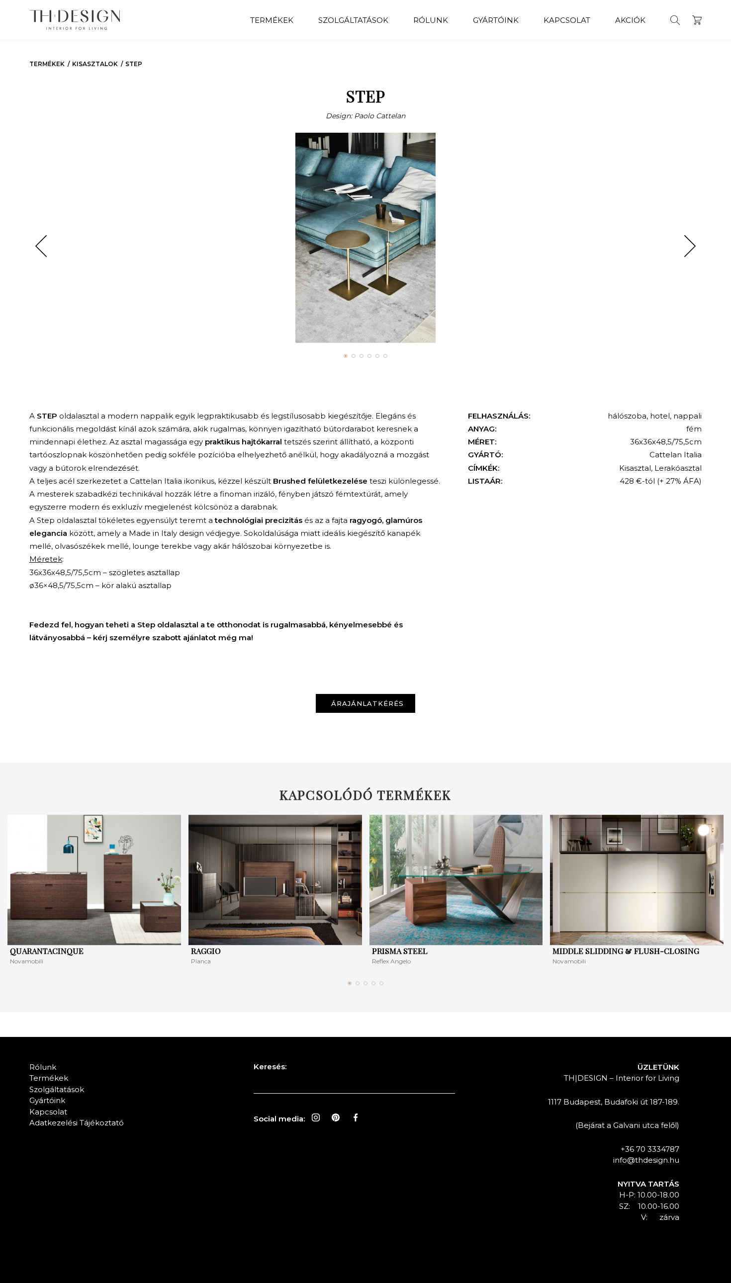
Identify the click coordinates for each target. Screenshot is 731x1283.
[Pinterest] (336, 1117)
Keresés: (270, 1066)
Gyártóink (496, 20)
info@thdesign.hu (646, 1160)
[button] (41, 246)
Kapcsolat (567, 20)
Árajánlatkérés (367, 703)
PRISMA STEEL (400, 950)
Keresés (675, 20)
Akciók (630, 20)
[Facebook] (356, 1117)
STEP (133, 64)
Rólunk (430, 20)
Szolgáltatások (353, 20)
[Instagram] (316, 1117)
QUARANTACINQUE (47, 950)
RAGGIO (206, 950)
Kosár (697, 20)
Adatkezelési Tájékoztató (76, 1122)
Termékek (271, 20)
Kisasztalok (95, 64)
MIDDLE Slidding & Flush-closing (625, 950)
